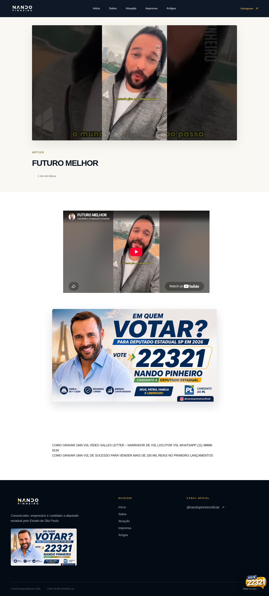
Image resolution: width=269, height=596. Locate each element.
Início (96, 8)
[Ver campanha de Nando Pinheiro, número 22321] (256, 582)
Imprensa (151, 8)
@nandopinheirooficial (206, 507)
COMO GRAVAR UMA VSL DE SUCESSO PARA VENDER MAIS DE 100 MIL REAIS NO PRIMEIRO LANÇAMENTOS (132, 455)
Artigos (171, 8)
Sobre (113, 8)
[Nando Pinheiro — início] (22, 8)
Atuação (131, 8)
